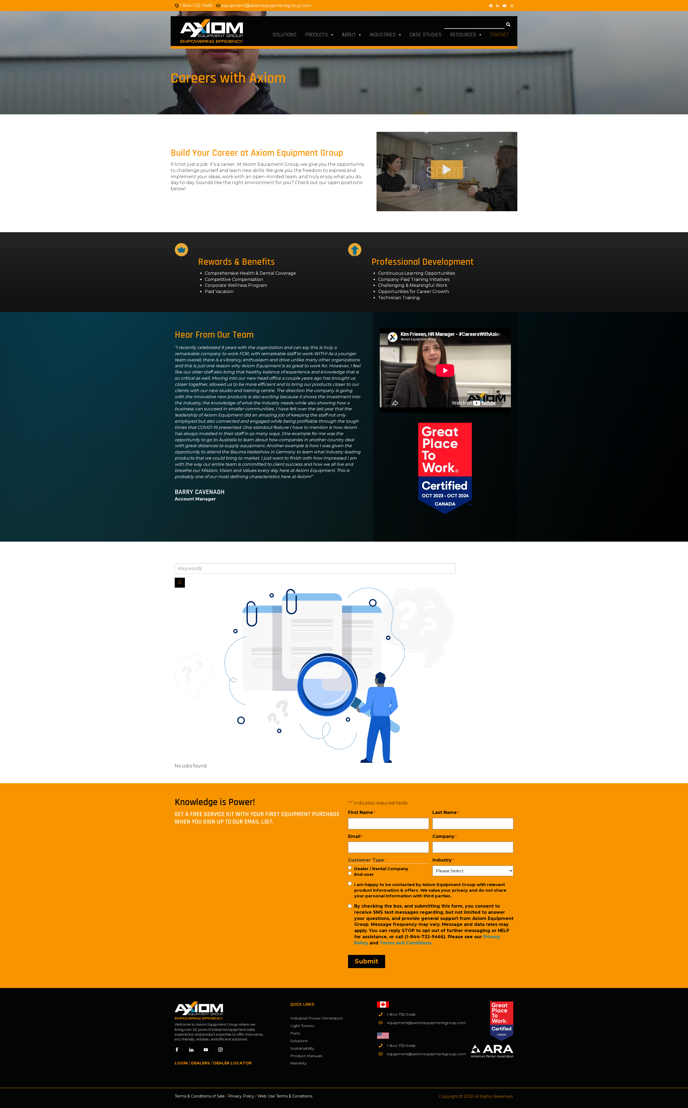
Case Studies (426, 34)
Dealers (200, 1063)
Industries (383, 34)
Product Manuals (306, 1055)
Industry (443, 860)
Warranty (298, 1063)
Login (181, 1063)
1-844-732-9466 (401, 1014)
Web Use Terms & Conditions (285, 1096)
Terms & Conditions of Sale (200, 1096)
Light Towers (302, 1025)
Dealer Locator (232, 1063)
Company (444, 836)
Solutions (285, 34)
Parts (295, 1033)
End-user (364, 874)
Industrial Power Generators (316, 1018)
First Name (361, 812)
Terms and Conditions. (406, 942)
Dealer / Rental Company (381, 868)
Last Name (445, 812)
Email (355, 836)
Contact (499, 34)
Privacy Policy (241, 1096)
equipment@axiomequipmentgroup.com (266, 5)
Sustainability (302, 1048)
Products (317, 34)
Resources (464, 34)
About (349, 34)
